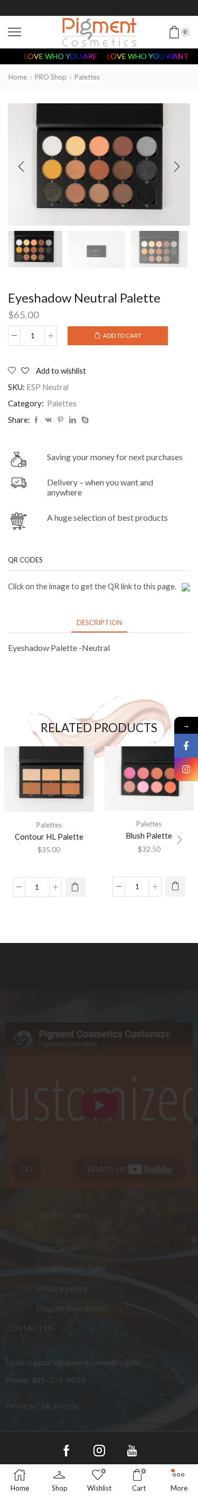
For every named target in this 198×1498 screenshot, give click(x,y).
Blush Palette (149, 835)
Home (17, 77)
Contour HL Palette (49, 836)
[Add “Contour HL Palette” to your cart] (75, 887)
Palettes (87, 77)
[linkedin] (73, 420)
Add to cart (122, 335)
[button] (21, 167)
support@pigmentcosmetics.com (83, 1362)
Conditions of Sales (71, 1268)
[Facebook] (81, 8)
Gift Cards (55, 1248)
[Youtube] (117, 8)
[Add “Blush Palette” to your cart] (175, 887)
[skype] (84, 420)
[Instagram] (99, 8)
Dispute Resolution (70, 1308)
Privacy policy (62, 1288)
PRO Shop (51, 77)
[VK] (48, 420)
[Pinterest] (60, 420)
